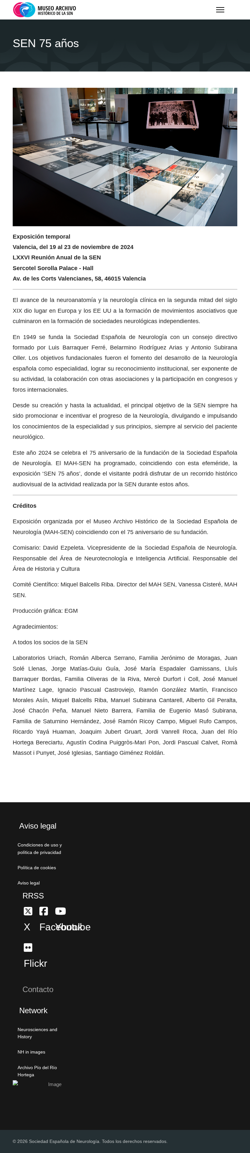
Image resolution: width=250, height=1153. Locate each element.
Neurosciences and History (37, 1033)
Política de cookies (37, 867)
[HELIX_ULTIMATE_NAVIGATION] (220, 10)
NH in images (31, 1052)
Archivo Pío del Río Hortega (37, 1071)
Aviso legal (29, 882)
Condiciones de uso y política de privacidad (40, 848)
